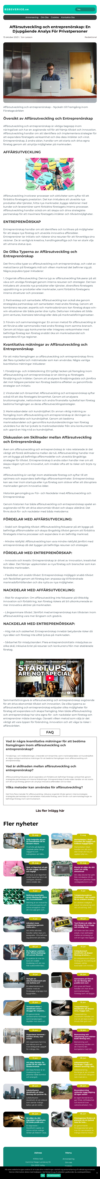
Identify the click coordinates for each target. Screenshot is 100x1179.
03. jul (83, 919)
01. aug (83, 863)
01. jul (83, 946)
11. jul (35, 891)
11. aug (83, 835)
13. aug (35, 835)
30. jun (83, 974)
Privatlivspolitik (54, 1175)
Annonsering (31, 17)
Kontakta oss (68, 17)
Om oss (45, 17)
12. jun (83, 1030)
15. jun (83, 1002)
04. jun (35, 1114)
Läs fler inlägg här (50, 810)
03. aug (35, 863)
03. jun (83, 1114)
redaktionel (91, 37)
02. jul (35, 946)
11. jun (35, 1058)
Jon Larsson (26, 37)
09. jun (83, 1058)
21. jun (35, 1002)
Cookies (55, 17)
